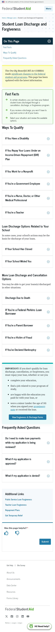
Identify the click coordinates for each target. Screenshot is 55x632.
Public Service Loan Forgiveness (18, 499)
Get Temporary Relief (14, 515)
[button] (48, 138)
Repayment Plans (12, 510)
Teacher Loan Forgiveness (16, 504)
